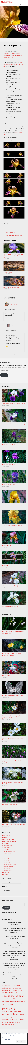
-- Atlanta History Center (8, 862)
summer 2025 (13, 1022)
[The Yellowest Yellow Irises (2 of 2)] (14, 496)
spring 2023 (11, 1017)
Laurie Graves (14, 304)
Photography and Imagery (9, 841)
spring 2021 (6, 1017)
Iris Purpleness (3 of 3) (8, 444)
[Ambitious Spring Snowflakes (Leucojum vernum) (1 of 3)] (14, 623)
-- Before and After (7, 845)
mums (17, 1008)
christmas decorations (15, 990)
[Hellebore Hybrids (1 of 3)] (14, 795)
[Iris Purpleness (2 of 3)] (14, 456)
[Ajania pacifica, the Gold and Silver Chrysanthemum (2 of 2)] (14, 645)
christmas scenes (7, 993)
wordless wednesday (8, 1024)
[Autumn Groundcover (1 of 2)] (14, 281)
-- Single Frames (6, 853)
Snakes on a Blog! (8, 272)
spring (5, 57)
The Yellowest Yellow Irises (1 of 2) (12, 525)
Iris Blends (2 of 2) (7, 545)
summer (10, 1019)
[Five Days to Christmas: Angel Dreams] (14, 687)
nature (3, 1011)
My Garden (5, 874)
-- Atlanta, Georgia (7, 861)
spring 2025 (22, 1017)
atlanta (18, 985)
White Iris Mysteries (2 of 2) (10, 586)
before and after (18, 988)
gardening (5, 1001)
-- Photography (6, 843)
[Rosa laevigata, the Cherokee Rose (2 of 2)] (14, 729)
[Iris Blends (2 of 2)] (14, 537)
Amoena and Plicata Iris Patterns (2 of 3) (13, 404)
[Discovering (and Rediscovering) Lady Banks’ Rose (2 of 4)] (14, 773)
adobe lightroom (6, 985)
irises (18, 53)
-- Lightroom (5, 849)
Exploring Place (6, 859)
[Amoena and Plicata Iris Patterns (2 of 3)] (14, 395)
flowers (19, 999)
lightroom (4, 1004)
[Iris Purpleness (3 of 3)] (14, 436)
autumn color (11, 988)
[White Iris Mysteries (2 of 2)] (14, 577)
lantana (23, 1001)
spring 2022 (11, 57)
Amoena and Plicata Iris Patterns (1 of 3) (13, 424)
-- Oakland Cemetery (7, 866)
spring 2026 (4, 1019)
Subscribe (4, 375)
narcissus (21, 1008)
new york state (9, 1011)
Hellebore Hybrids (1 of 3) (9, 804)
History (4, 857)
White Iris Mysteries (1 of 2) (10, 606)
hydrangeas (15, 1001)
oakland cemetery (16, 1011)
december (10, 999)
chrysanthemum (16, 992)
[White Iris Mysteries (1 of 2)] (14, 598)
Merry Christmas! (7, 675)
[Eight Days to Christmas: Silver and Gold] (14, 816)
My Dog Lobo (5, 872)
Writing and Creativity (8, 839)
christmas (5, 990)
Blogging (4, 837)
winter (19, 1022)
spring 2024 (17, 1017)
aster (15, 985)
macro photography (9, 55)
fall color (15, 999)
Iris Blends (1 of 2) (7, 566)
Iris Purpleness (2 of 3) (8, 464)
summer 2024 (8, 1022)
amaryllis (12, 985)
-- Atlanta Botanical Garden (9, 864)
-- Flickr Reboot (6, 847)
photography (18, 55)
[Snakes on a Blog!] (14, 266)
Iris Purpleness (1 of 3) (8, 485)
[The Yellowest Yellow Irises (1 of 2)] (14, 517)
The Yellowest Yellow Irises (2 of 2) (12, 505)
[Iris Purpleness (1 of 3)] (14, 476)
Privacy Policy (7, 1039)
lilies (8, 1005)
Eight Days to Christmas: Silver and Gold (13, 824)
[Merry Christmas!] (14, 667)
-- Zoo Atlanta (6, 868)
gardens (10, 1001)
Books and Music (6, 835)
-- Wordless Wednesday (8, 855)
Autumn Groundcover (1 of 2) (11, 287)
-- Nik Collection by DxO (8, 851)
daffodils (4, 999)
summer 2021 (17, 1019)
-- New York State (6, 870)
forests (23, 999)
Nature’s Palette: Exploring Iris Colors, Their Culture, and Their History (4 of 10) (14, 256)
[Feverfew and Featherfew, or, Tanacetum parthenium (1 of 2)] (14, 707)
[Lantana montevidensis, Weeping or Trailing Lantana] (14, 751)
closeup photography (10, 53)
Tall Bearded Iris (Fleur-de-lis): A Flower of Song (13, 64)
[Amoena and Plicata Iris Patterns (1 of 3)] (14, 415)
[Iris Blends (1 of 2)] (14, 557)
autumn (5, 988)
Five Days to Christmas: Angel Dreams (12, 696)
